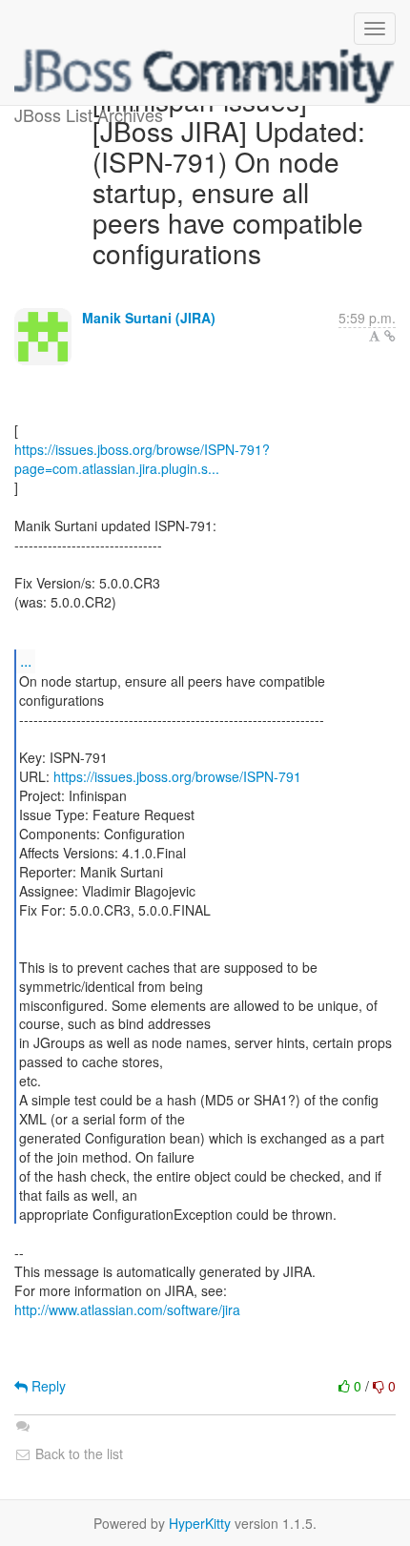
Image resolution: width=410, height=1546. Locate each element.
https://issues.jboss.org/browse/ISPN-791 (177, 776)
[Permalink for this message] (390, 335)
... (25, 660)
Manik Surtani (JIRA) (148, 317)
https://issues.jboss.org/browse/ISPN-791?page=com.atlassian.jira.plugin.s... (142, 459)
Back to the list (77, 1453)
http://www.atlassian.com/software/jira (127, 1309)
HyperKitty (200, 1523)
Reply (47, 1385)
